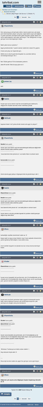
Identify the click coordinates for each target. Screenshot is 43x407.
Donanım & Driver (9, 12)
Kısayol (34, 22)
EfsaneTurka (8, 26)
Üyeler (30, 6)
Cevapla (7, 394)
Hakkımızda (30, 404)
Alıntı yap (38, 73)
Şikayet (37, 22)
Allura (6, 229)
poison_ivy (7, 81)
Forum (8, 6)
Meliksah (7, 118)
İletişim (37, 404)
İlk (15, 17)
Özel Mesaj (40, 22)
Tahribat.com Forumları (9, 10)
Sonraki (24, 17)
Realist (6, 99)
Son (29, 17)
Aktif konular (19, 6)
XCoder (6, 261)
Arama (38, 6)
